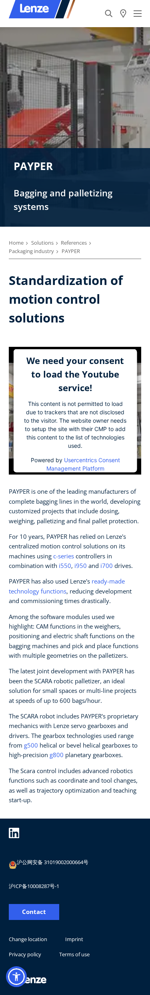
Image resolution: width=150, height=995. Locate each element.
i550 (65, 566)
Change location (28, 939)
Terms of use (74, 954)
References (74, 242)
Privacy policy (25, 954)
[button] (16, 976)
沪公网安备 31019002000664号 (52, 862)
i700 (106, 566)
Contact (34, 912)
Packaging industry (31, 251)
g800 (57, 755)
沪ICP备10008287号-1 (34, 886)
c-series (63, 556)
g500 (31, 745)
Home (16, 242)
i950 (80, 566)
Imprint (74, 939)
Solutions (42, 242)
